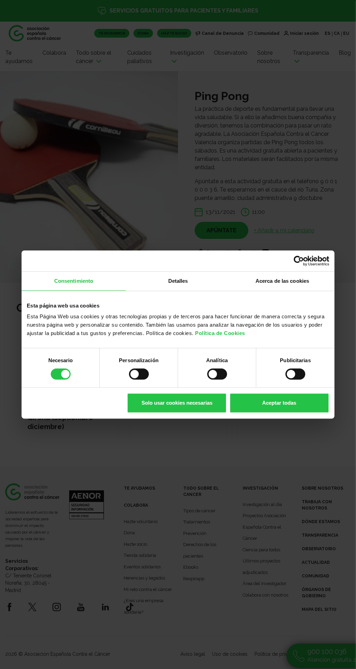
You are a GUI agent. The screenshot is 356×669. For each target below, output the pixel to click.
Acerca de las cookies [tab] (282, 281)
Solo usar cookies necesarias (176, 403)
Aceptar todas (279, 403)
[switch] (139, 374)
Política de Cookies (220, 333)
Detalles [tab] (178, 281)
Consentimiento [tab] (73, 281)
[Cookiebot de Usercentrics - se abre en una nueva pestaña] (298, 261)
